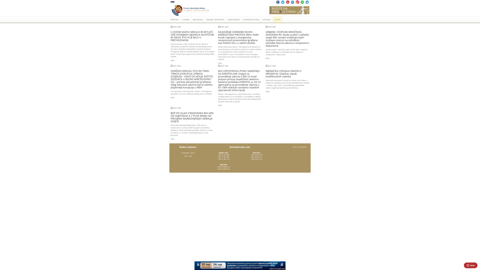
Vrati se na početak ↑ (300, 147)
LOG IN (277, 19)
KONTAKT (267, 19)
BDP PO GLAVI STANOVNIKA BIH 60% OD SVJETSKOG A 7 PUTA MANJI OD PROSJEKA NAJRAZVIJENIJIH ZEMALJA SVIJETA (192, 117)
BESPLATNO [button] (198, 19)
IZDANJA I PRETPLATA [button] (215, 19)
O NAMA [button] (185, 19)
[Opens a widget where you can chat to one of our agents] (471, 265)
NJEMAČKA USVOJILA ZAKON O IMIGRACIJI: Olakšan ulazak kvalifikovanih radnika (283, 73)
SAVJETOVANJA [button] (234, 19)
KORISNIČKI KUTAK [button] (251, 19)
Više (172, 60)
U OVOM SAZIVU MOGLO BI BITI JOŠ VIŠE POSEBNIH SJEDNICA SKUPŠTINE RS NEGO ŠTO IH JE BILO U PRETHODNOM (192, 36)
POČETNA (174, 19)
